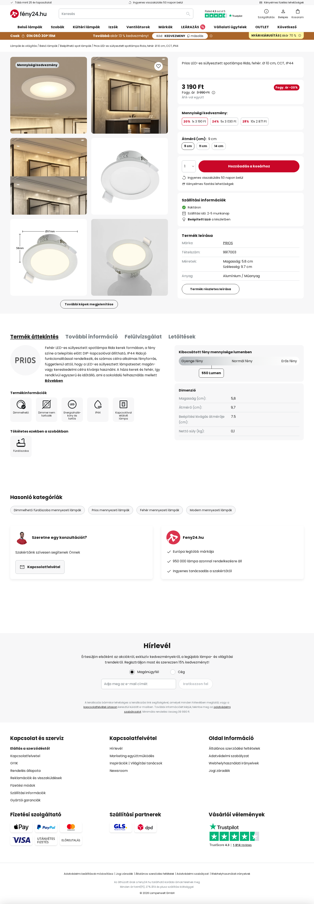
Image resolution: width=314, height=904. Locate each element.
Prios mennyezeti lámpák (110, 510)
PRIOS (228, 243)
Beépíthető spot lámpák (75, 46)
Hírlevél (116, 748)
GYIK (14, 763)
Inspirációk (119, 763)
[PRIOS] (25, 360)
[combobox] (126, 14)
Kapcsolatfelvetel (25, 755)
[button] (48, 176)
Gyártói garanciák (25, 800)
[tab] (34, 337)
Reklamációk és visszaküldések (36, 777)
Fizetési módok (22, 785)
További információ (91, 336)
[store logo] (28, 13)
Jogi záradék (219, 770)
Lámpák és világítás (23, 46)
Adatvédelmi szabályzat (229, 755)
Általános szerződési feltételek (234, 748)
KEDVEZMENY (180, 36)
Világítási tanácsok (146, 763)
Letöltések (182, 336)
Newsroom (119, 770)
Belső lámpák (48, 46)
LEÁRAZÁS (190, 27)
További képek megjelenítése (89, 304)
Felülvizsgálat (143, 336)
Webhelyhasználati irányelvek (234, 763)
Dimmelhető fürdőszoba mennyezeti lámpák (47, 510)
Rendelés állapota (25, 770)
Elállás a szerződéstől (30, 748)
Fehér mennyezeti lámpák (159, 510)
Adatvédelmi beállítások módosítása (88, 874)
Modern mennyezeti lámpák (211, 510)
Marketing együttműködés (132, 755)
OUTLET (262, 27)
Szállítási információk (28, 792)
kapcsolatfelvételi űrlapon (100, 707)
